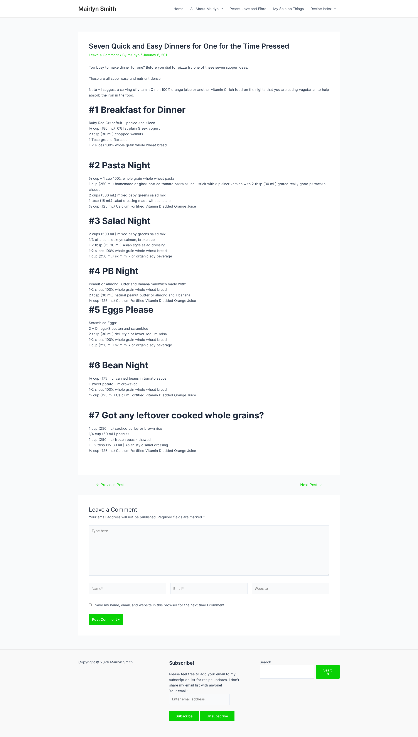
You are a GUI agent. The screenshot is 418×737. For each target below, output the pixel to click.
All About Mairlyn (204, 9)
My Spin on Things (288, 9)
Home (178, 9)
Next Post (311, 485)
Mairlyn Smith (97, 8)
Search (265, 662)
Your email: (178, 691)
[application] (221, 8)
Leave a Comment (104, 55)
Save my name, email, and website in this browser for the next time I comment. (160, 605)
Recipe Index (321, 9)
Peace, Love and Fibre (248, 9)
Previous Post (110, 485)
